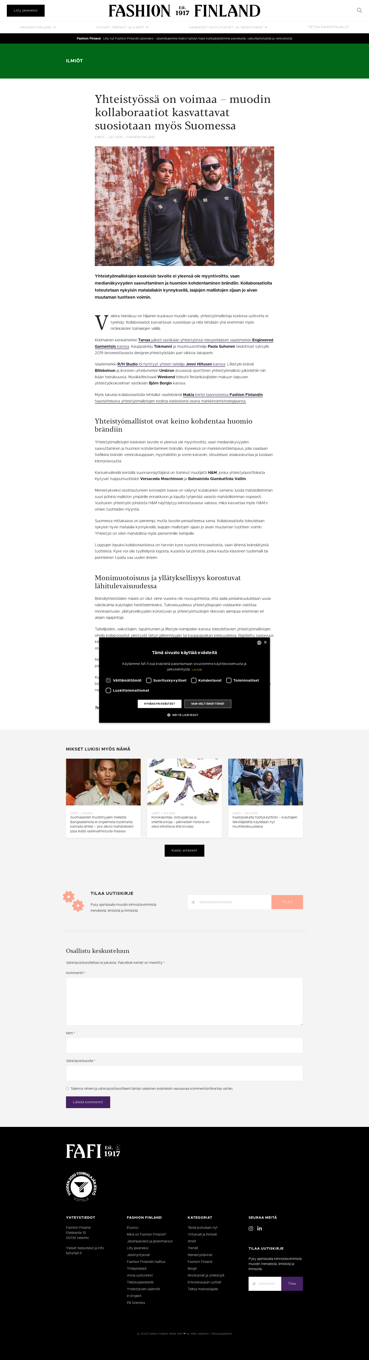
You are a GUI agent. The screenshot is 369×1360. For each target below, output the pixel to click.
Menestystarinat (200, 1255)
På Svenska (136, 1302)
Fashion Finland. (158, 1333)
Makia (188, 395)
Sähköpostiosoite (80, 1061)
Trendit (193, 1248)
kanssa (218, 364)
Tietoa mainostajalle (328, 27)
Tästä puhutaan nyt (203, 1227)
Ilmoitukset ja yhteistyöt (206, 1275)
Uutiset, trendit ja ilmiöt (120, 27)
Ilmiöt (74, 61)
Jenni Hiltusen (199, 364)
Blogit (192, 1268)
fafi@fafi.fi (74, 1253)
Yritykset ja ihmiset (202, 1234)
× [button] (265, 642)
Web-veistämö (199, 1333)
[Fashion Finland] (184, 10)
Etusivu (132, 1227)
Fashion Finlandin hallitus (146, 1262)
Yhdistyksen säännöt (143, 1289)
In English (134, 1296)
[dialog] (184, 680)
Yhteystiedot (137, 1268)
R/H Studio (127, 364)
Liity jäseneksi (26, 10)
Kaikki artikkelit (184, 850)
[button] (184, 714)
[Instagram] (251, 1228)
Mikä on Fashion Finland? (146, 1234)
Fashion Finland (36, 27)
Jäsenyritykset (138, 1255)
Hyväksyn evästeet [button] (159, 704)
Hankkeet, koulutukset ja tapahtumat (226, 27)
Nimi (70, 1033)
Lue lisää (197, 669)
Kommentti (75, 973)
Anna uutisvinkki (140, 1275)
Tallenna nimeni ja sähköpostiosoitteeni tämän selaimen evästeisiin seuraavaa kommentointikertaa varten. (151, 1088)
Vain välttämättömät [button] (208, 704)
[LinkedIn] (259, 1228)
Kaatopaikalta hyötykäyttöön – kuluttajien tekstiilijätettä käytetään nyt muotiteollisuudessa (265, 822)
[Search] (359, 10)
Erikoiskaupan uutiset (204, 1282)
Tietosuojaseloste (140, 1282)
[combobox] (259, 642)
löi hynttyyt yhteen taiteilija (162, 364)
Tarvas (144, 340)
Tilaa (287, 902)
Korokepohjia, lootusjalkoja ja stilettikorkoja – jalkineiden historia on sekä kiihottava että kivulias (180, 822)
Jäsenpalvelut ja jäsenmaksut (150, 1241)
